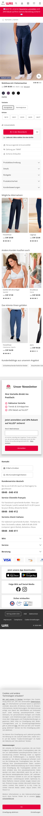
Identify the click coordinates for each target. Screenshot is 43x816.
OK (21, 807)
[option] (3, 93)
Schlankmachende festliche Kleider (15, 366)
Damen (15, 20)
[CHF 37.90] (15, 270)
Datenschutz (33, 614)
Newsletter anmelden (27, 9)
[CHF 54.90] (15, 325)
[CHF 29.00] (15, 215)
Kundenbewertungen (11, 187)
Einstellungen (35, 812)
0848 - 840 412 (10, 511)
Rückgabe (7, 175)
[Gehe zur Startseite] (9, 3)
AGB (25, 614)
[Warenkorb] (40, 3)
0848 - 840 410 (10, 492)
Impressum (7, 620)
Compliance (18, 620)
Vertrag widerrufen (13, 614)
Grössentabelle (9, 125)
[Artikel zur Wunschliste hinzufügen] (37, 132)
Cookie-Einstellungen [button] (32, 620)
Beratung (6, 551)
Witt (4, 538)
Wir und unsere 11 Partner (13, 699)
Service (5, 545)
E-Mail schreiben (11, 469)
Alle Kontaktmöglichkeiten (16, 475)
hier (16, 726)
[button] (3, 3)
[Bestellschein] (28, 3)
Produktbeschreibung (12, 162)
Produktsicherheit (10, 181)
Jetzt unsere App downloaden (21, 570)
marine (4, 97)
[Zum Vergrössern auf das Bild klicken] (38, 76)
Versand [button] (27, 87)
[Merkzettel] (34, 3)
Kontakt (5, 461)
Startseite (8, 20)
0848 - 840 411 (10, 530)
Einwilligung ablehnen (10, 812)
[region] (21, 753)
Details (6, 169)
